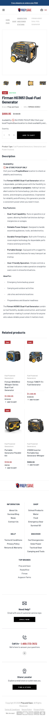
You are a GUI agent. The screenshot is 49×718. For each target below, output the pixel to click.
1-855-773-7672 (29, 643)
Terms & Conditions (12, 709)
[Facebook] (24, 653)
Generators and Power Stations (22, 21)
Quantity (5, 128)
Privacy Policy (39, 709)
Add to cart (12, 402)
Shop (13, 21)
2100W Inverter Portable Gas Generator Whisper (35, 453)
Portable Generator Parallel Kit (13, 453)
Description (8, 156)
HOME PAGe (7, 21)
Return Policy (27, 709)
